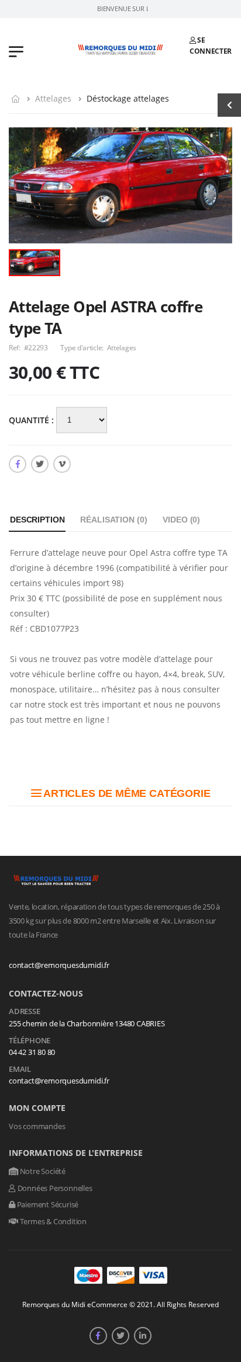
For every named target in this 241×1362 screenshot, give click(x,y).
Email (20, 1069)
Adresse (24, 1011)
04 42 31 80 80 (32, 1052)
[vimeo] (62, 464)
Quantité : (32, 420)
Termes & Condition (52, 1221)
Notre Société (42, 1171)
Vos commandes (37, 1126)
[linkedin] (143, 1335)
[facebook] (17, 464)
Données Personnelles (54, 1188)
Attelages (53, 98)
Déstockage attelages (128, 98)
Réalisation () (113, 519)
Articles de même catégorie (125, 793)
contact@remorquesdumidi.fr (59, 965)
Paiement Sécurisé (46, 1204)
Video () (181, 519)
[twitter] (40, 464)
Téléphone (29, 1041)
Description (37, 519)
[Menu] (16, 50)
